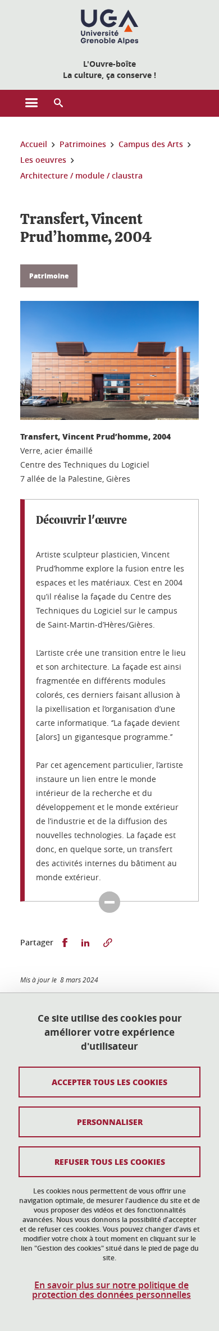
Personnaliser (110, 1121)
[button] (58, 103)
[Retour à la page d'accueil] (109, 27)
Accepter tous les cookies (109, 1081)
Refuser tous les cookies (109, 1161)
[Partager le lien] (108, 942)
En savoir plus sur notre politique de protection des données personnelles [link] (111, 1290)
